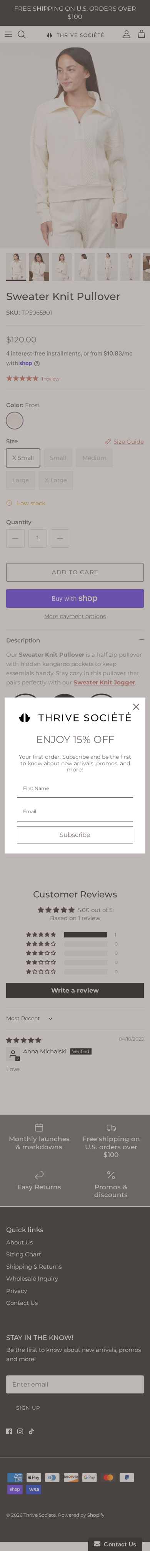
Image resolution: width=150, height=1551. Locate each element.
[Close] (136, 707)
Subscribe (75, 834)
